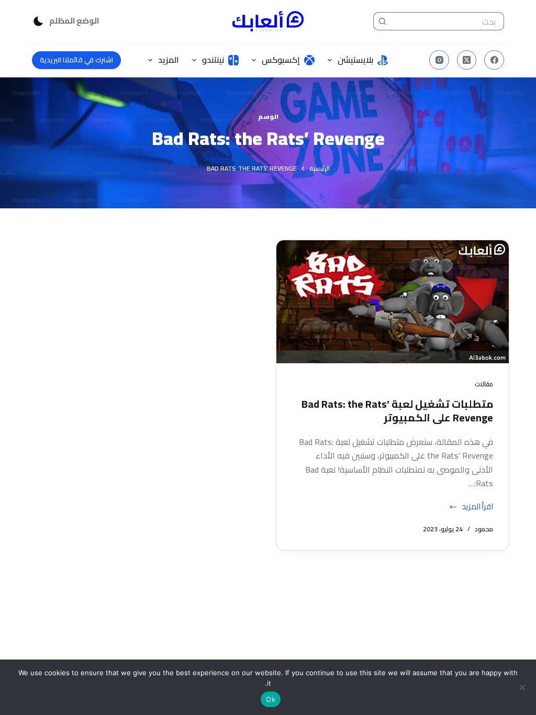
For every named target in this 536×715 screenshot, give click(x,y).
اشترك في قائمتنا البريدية (76, 59)
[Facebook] (494, 60)
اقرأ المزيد (477, 506)
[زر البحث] (382, 21)
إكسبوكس (281, 60)
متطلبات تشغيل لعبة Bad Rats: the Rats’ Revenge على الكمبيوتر (397, 410)
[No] (523, 687)
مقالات (484, 384)
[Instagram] (439, 60)
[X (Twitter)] (467, 60)
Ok (270, 699)
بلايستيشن (355, 60)
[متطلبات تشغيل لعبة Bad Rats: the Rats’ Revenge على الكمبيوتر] (392, 301)
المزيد (168, 60)
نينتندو (213, 60)
